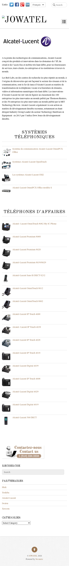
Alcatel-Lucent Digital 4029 (25, 391)
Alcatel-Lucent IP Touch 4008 (26, 378)
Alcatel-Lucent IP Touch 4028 (26, 339)
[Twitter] (12, 4)
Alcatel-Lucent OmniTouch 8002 (27, 301)
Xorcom (6, 508)
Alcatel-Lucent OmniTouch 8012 (27, 288)
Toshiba (5, 492)
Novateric (39, 559)
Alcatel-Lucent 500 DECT (24, 417)
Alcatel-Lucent (9, 497)
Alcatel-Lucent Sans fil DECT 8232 (28, 275)
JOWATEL (33, 555)
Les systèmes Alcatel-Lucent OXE (28, 174)
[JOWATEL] (24, 20)
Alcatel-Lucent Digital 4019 (25, 404)
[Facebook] (17, 4)
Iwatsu (5, 503)
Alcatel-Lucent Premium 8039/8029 (29, 262)
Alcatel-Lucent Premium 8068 (26, 236)
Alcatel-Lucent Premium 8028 (26, 249)
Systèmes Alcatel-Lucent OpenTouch (29, 161)
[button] (38, 5)
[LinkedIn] (28, 4)
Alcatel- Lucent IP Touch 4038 (26, 326)
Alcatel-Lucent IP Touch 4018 (26, 352)
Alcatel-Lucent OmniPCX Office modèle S (32, 187)
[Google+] (22, 4)
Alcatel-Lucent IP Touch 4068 (26, 314)
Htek (4, 487)
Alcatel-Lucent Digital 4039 (25, 365)
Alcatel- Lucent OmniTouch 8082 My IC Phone (34, 223)
